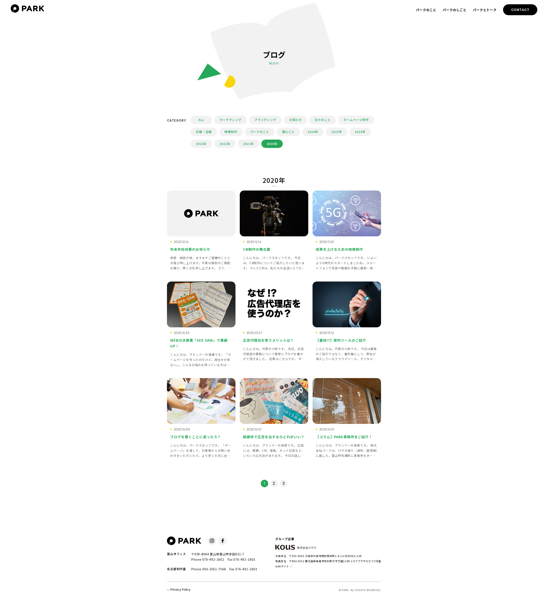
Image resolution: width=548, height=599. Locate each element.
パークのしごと (454, 9)
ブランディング (265, 120)
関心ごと (288, 132)
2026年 (313, 132)
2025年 (336, 132)
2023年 (201, 144)
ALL (201, 120)
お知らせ (295, 120)
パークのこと (426, 9)
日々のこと (323, 120)
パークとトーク (485, 9)
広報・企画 (204, 132)
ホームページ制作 (356, 120)
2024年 (360, 132)
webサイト (282, 566)
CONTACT (520, 9)
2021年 (248, 144)
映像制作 (231, 132)
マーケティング (230, 120)
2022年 (224, 144)
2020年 (272, 144)
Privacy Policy (180, 590)
